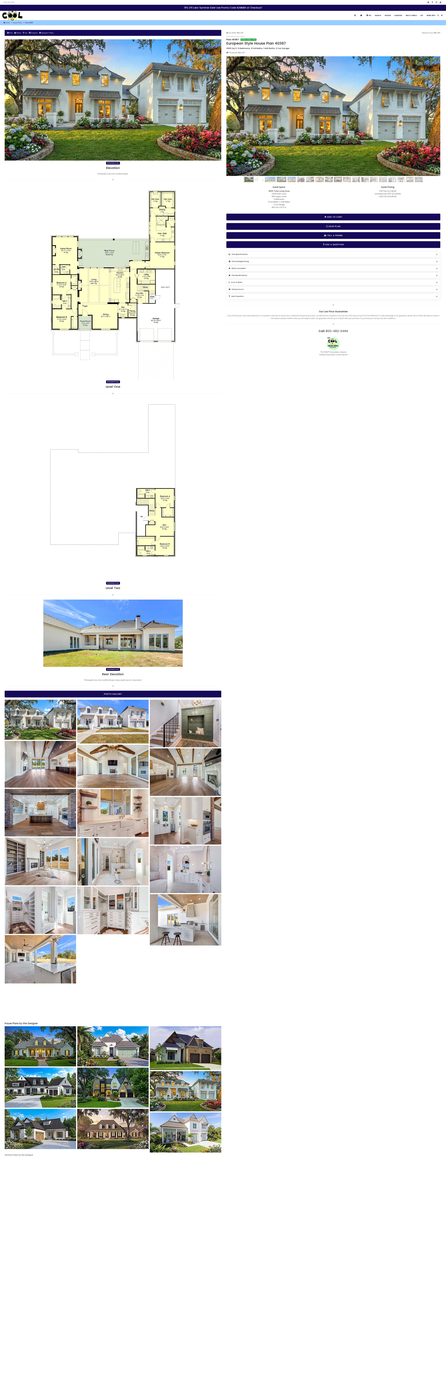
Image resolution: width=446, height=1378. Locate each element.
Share (18, 33)
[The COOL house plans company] (333, 344)
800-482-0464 (337, 331)
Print (11, 33)
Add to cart (334, 217)
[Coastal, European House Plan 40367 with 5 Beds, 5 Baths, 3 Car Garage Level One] (113, 282)
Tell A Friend (335, 235)
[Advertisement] (113, 1003)
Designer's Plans (47, 33)
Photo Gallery (113, 694)
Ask (25, 33)
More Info (431, 15)
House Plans (17, 23)
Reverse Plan (114, 163)
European (236, 36)
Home (8, 23)
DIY (422, 15)
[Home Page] (361, 15)
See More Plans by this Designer (19, 1155)
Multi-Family (411, 15)
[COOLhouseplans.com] (12, 15)
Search (378, 15)
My (370, 15)
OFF (242, 33)
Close (240, 2)
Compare (34, 33)
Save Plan (334, 226)
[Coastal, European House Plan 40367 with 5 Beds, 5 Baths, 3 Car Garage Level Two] (113, 489)
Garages (398, 15)
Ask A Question (334, 244)
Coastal (229, 36)
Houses (388, 15)
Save (233, 2)
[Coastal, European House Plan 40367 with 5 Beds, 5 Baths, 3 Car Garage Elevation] (333, 116)
